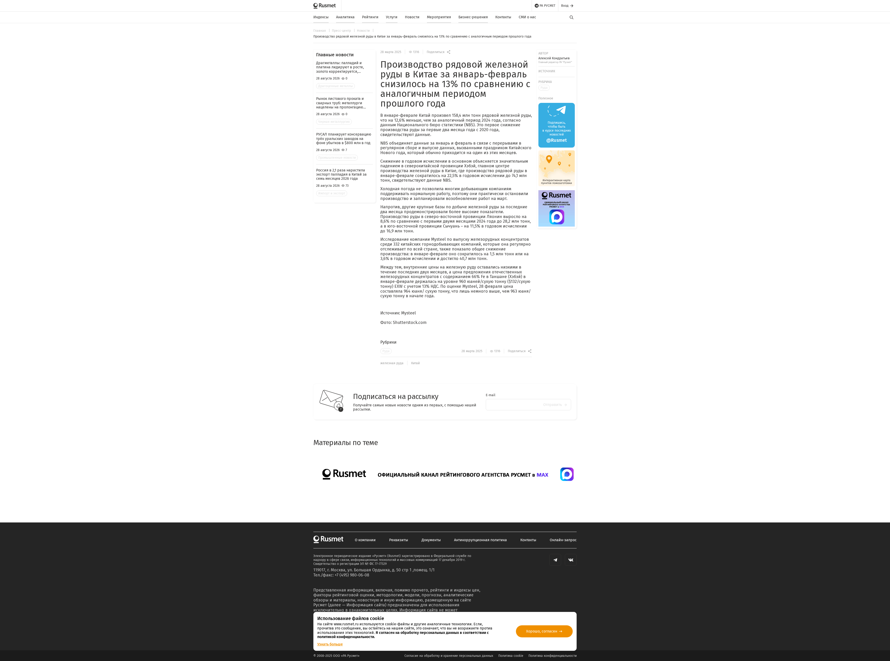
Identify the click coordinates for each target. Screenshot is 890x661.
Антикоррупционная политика (480, 540)
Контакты (503, 17)
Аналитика (345, 17)
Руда (386, 351)
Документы (431, 540)
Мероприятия (439, 17)
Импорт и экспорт (331, 193)
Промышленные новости (337, 158)
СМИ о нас (527, 17)
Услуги (391, 17)
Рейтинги (370, 17)
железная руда (392, 363)
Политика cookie (510, 656)
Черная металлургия (334, 122)
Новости (412, 17)
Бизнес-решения (473, 17)
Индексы (321, 17)
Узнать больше (330, 644)
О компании (365, 540)
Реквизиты (398, 540)
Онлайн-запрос (563, 540)
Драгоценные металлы (335, 86)
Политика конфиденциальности (552, 656)
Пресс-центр (342, 31)
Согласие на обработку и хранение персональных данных (448, 656)
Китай (415, 363)
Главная (320, 31)
